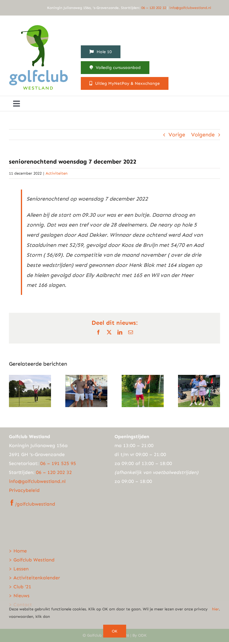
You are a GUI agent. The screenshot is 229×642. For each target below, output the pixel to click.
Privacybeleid (24, 490)
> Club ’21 (20, 586)
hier (215, 609)
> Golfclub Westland (32, 560)
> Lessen (19, 569)
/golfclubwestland (35, 504)
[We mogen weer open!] (30, 378)
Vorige (176, 134)
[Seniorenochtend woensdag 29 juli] (143, 378)
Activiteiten (56, 173)
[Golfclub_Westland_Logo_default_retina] (39, 24)
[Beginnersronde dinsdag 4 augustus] (86, 378)
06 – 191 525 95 (58, 463)
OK (114, 631)
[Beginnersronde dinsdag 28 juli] (199, 378)
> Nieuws (19, 595)
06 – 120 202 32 (154, 8)
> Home (18, 551)
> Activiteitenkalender (34, 578)
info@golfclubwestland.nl (190, 8)
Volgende (203, 134)
